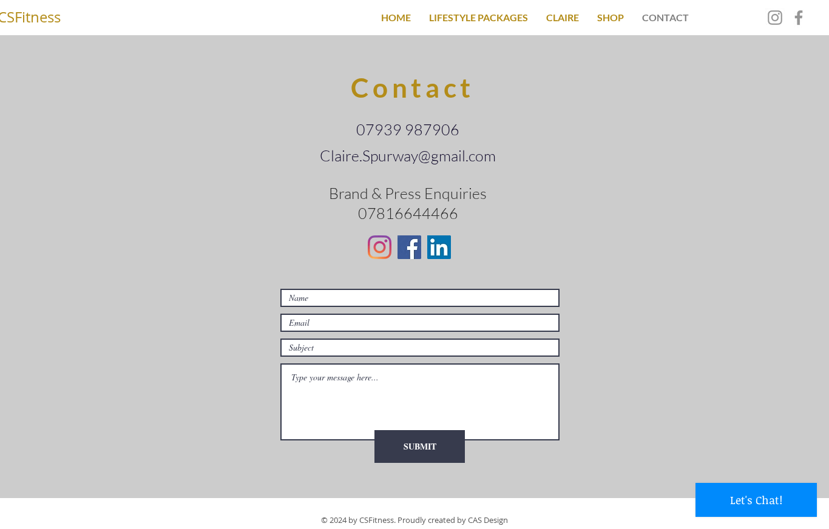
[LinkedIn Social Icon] (439, 247)
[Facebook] (798, 17)
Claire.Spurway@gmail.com (408, 155)
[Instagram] (775, 17)
